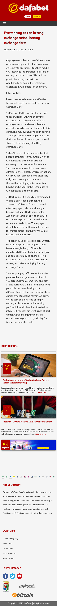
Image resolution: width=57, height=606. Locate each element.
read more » (42, 393)
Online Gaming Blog (10, 539)
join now (37, 16)
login (28, 16)
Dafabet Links (8, 549)
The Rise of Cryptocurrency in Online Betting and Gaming (27, 422)
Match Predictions (9, 554)
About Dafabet (8, 559)
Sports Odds (7, 544)
